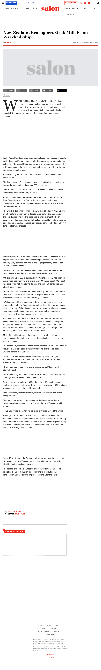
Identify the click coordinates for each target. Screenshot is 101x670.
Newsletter (70, 3)
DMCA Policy (50, 657)
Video (94, 8)
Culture (25, 8)
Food (35, 8)
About (49, 625)
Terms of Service (43, 631)
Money (84, 8)
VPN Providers (50, 654)
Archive (56, 631)
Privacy (53, 628)
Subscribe (11, 3)
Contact (43, 628)
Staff (57, 625)
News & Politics (11, 8)
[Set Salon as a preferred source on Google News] (62, 90)
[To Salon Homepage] (50, 8)
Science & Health (71, 8)
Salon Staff (10, 42)
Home (40, 625)
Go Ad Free (51, 634)
